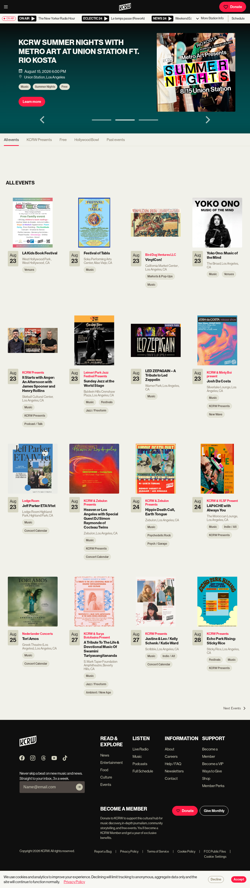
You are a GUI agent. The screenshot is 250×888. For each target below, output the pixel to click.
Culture (106, 777)
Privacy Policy (126, 851)
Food (104, 770)
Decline (216, 879)
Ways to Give (212, 771)
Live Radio (140, 749)
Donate (236, 7)
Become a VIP (212, 764)
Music (25, 86)
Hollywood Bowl (86, 140)
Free (65, 86)
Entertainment (111, 762)
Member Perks (213, 786)
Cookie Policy (184, 851)
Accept (239, 879)
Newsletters (174, 771)
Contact (171, 778)
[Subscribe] (79, 787)
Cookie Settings (215, 856)
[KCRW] (28, 745)
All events (11, 140)
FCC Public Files (212, 851)
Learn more (32, 101)
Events (105, 784)
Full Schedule (143, 771)
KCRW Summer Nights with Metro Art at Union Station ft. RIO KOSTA (79, 51)
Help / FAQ (173, 764)
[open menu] (7, 6)
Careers (171, 756)
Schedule (238, 18)
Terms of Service (155, 851)
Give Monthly (214, 811)
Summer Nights (45, 86)
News (104, 755)
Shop (206, 778)
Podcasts (140, 764)
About (169, 749)
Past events (116, 140)
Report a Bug (103, 851)
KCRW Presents (39, 140)
